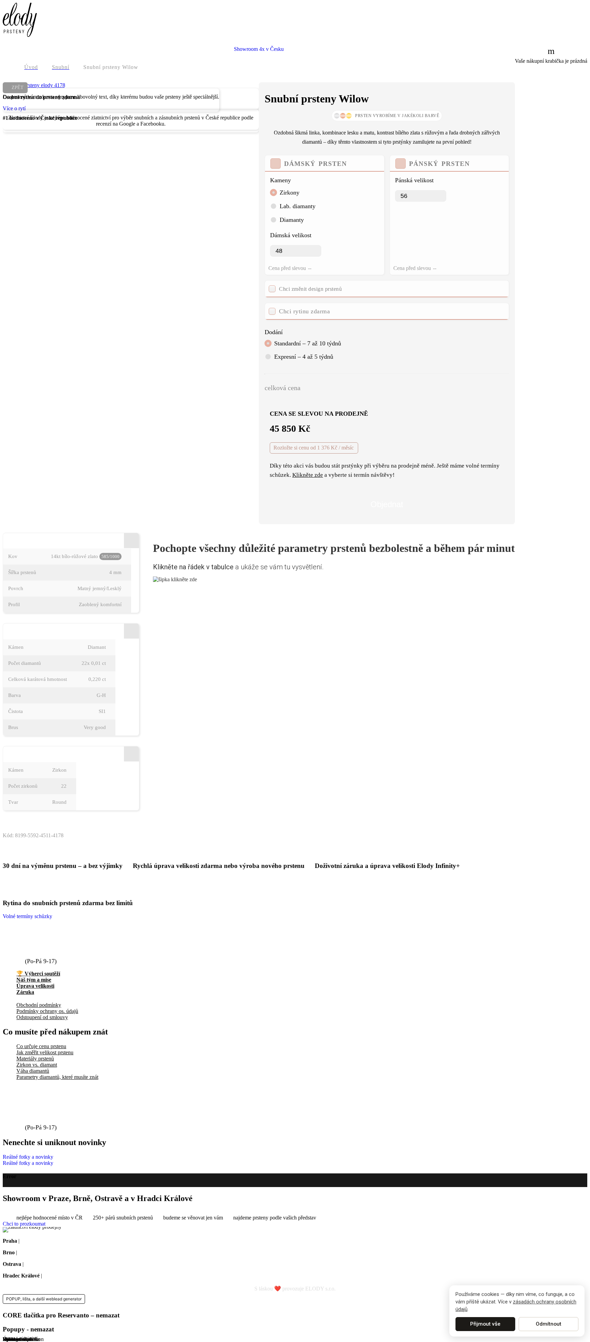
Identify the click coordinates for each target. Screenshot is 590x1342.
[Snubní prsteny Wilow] (34, 85)
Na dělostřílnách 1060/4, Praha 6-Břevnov (66, 1241)
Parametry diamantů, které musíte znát (57, 1077)
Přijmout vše (485, 1324)
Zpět (18, 87)
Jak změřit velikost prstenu (44, 1052)
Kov (12, 556)
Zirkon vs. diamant (36, 1065)
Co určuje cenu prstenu (41, 1046)
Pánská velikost (414, 180)
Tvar (13, 802)
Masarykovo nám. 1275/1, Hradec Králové (89, 1276)
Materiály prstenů (35, 1058)
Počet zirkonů (23, 786)
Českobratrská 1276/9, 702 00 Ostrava (66, 1264)
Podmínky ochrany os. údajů (47, 1011)
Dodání (274, 332)
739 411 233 (43, 953)
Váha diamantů (32, 1071)
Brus (13, 727)
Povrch (15, 588)
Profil (14, 604)
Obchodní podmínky (38, 1005)
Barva (14, 695)
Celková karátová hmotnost (37, 679)
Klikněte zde (307, 475)
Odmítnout (548, 1324)
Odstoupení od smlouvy (42, 1017)
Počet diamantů (24, 663)
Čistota (15, 711)
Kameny (280, 180)
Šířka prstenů (22, 572)
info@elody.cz (46, 941)
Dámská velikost (290, 235)
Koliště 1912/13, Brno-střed (48, 1252)
